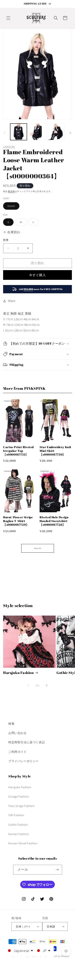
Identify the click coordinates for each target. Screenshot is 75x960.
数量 (6, 240)
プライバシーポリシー (23, 761)
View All (37, 548)
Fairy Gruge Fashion (21, 806)
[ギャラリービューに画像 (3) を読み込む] (56, 132)
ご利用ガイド (17, 752)
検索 (11, 723)
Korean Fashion (18, 834)
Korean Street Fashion (23, 843)
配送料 (11, 191)
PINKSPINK (9, 146)
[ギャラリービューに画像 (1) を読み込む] (18, 132)
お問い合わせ (17, 733)
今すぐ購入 (37, 275)
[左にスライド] (4, 132)
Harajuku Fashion (18, 672)
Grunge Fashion (18, 796)
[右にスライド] (70, 132)
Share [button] (11, 301)
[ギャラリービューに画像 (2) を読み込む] (37, 132)
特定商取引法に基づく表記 (26, 742)
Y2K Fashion (16, 815)
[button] (8, 18)
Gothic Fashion (18, 824)
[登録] (57, 870)
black (13, 207)
